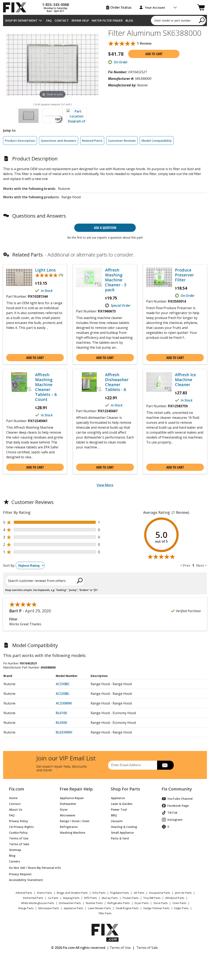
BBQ (114, 815)
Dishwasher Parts (70, 903)
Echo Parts (99, 893)
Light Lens (45, 270)
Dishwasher (68, 804)
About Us (15, 809)
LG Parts (53, 898)
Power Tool (119, 809)
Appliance (118, 798)
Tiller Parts (105, 913)
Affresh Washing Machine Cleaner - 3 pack (115, 280)
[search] (202, 20)
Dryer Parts (142, 903)
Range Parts (26, 908)
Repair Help (80, 20)
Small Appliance (122, 832)
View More (105, 485)
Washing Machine (72, 832)
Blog (129, 20)
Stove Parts (160, 903)
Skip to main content (105, 6)
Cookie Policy (18, 832)
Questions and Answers (58, 140)
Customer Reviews (122, 140)
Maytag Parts (71, 898)
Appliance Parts (73, 908)
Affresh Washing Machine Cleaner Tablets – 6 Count (46, 387)
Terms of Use (18, 838)
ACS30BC (63, 684)
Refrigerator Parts (118, 903)
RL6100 (61, 713)
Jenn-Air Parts (183, 893)
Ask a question (105, 227)
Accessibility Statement (26, 880)
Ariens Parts (44, 893)
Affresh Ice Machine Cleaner (185, 379)
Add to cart (153, 54)
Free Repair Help (76, 789)
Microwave (67, 815)
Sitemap (15, 850)
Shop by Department (21, 20)
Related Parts (92, 140)
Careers (14, 861)
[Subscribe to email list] (165, 765)
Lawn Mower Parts (99, 908)
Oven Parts (179, 903)
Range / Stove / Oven (74, 821)
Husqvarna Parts (159, 893)
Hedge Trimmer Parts (156, 908)
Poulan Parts (131, 898)
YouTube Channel (180, 799)
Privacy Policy (18, 821)
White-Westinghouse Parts (37, 903)
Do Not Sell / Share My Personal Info (29, 868)
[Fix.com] (16, 7)
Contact (62, 20)
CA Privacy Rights (21, 827)
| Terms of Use (119, 947)
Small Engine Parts (127, 908)
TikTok (172, 813)
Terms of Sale (19, 844)
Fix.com (16, 789)
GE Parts (139, 893)
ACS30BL (62, 693)
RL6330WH (64, 732)
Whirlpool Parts (174, 898)
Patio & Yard (120, 838)
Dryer (64, 809)
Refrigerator (69, 827)
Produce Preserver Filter (184, 275)
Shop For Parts (125, 789)
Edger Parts (181, 908)
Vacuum (117, 821)
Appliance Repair (72, 798)
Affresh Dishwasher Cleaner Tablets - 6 (117, 382)
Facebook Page (178, 806)
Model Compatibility (157, 140)
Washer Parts (94, 903)
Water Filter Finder (107, 20)
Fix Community (177, 789)
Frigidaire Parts (119, 893)
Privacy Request (20, 874)
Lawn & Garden (121, 804)
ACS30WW (64, 703)
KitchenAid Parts (33, 898)
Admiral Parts (24, 893)
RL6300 (61, 722)
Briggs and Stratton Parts (72, 893)
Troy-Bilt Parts (152, 898)
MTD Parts (90, 898)
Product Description (20, 140)
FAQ (49, 20)
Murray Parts (110, 898)
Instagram (175, 820)
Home (13, 798)
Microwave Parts (48, 908)
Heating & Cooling (124, 827)
